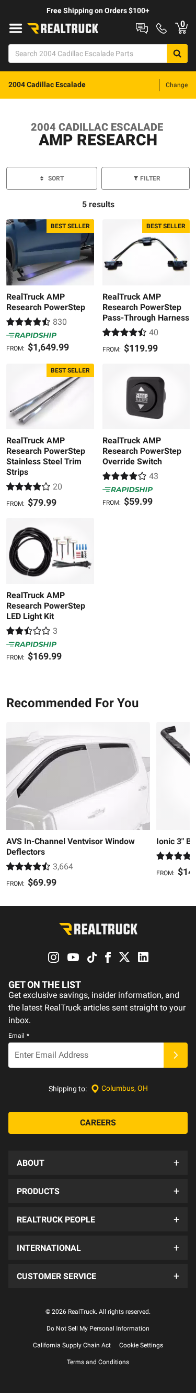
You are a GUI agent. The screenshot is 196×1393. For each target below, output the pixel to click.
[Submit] (176, 1055)
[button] (98, 1163)
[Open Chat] (142, 28)
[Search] (177, 53)
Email (18, 1035)
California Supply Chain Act (72, 1345)
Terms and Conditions (98, 1362)
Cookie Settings (141, 1345)
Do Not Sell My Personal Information (98, 1328)
